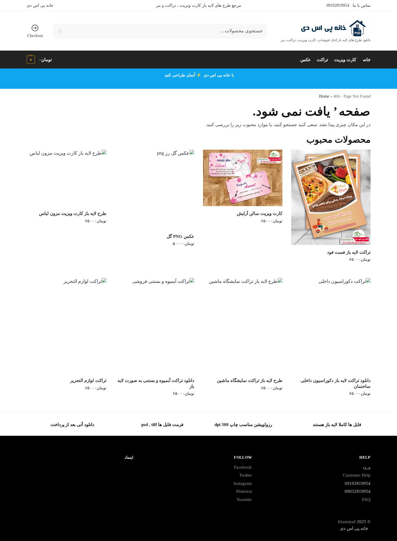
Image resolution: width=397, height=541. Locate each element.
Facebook (243, 467)
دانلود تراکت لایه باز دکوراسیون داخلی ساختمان (336, 383)
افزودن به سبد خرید (331, 272)
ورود (366, 467)
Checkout (35, 36)
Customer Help (357, 475)
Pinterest (244, 491)
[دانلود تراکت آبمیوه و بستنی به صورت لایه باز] (155, 325)
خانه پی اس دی (40, 5)
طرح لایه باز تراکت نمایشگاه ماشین (249, 380)
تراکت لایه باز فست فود (349, 252)
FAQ (366, 499)
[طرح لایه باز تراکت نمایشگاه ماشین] (242, 325)
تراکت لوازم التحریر (88, 380)
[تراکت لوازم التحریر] (66, 325)
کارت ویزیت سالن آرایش (259, 213)
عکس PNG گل (180, 236)
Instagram (243, 483)
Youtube (244, 499)
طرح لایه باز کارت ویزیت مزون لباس (72, 213)
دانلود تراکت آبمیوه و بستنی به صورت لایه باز (156, 383)
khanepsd (347, 521)
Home (324, 96)
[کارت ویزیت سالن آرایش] (242, 178)
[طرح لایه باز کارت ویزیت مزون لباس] (66, 178)
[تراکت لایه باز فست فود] (331, 197)
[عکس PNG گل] (155, 189)
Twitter (245, 475)
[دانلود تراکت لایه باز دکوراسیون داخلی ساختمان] (331, 325)
